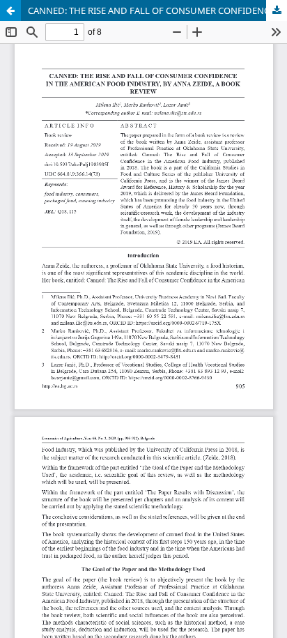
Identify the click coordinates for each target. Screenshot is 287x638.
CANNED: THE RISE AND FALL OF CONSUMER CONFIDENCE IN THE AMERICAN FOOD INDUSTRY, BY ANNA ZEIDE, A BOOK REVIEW (157, 10)
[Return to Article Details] (10, 10)
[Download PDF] (276, 10)
